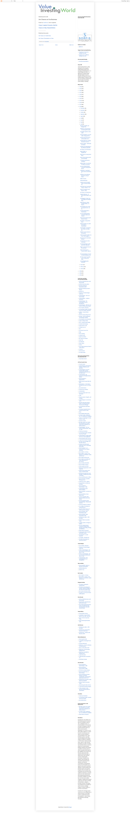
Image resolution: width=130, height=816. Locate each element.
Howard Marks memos (83, 613)
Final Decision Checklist (83, 389)
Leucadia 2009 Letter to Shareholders (84, 211)
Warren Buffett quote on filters (85, 477)
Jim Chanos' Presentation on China (46, 38)
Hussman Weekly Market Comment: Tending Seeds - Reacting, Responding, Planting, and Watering (85, 527)
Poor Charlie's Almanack (83, 307)
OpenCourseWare (82, 336)
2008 (80, 273)
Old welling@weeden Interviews (84, 262)
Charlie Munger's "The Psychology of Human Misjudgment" (83, 559)
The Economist (82, 350)
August (82, 116)
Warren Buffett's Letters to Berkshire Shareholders (84, 566)
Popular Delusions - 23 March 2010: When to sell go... (85, 195)
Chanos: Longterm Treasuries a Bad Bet (48, 25)
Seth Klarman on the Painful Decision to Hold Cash (84, 630)
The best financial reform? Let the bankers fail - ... (85, 138)
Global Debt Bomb (83, 180)
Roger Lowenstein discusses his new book (85, 247)
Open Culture (81, 343)
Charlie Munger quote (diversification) (83, 489)
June (81, 120)
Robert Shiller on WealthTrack (83, 152)
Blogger (70, 807)
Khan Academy (82, 333)
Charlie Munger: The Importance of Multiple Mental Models (85, 376)
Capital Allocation (82, 654)
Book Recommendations (84, 61)
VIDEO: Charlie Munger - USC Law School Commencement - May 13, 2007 (85, 551)
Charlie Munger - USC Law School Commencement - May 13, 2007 (85, 428)
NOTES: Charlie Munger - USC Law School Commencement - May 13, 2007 (85, 555)
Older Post (71, 44)
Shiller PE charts (83, 178)
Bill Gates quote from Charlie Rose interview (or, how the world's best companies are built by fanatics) (84, 424)
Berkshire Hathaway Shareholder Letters (83, 286)
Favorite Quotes (82, 364)
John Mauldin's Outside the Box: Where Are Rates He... (85, 229)
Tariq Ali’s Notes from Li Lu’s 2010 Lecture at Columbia (84, 509)
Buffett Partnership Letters (84, 284)
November (83, 110)
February (82, 266)
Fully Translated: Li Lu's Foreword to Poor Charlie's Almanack (84, 449)
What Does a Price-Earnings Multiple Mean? (84, 650)
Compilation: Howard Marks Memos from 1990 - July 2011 (84, 616)
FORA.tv (80, 344)
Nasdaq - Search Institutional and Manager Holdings (84, 317)
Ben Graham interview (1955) (84, 591)
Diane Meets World (83, 358)
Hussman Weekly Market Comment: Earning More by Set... (85, 167)
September (83, 114)
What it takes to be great (83, 530)
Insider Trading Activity (83, 320)
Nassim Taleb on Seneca (83, 464)
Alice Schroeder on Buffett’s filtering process (84, 479)
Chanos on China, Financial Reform (47, 27)
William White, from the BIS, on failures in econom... (85, 164)
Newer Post (41, 44)
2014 (80, 98)
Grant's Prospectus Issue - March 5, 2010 (85, 190)
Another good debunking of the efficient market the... (85, 147)
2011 (80, 104)
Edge (80, 332)
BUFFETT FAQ (81, 569)
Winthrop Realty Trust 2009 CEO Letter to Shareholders (85, 225)
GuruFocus (45, 22)
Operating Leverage (83, 659)
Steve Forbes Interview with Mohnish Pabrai (85, 218)
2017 (80, 92)
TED (80, 328)
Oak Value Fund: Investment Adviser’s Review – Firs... (85, 187)
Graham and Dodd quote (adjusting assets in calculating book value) (85, 445)
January (82, 268)
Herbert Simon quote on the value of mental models (84, 471)
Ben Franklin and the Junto (84, 457)
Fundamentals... (82, 391)
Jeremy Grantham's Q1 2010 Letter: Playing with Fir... (85, 135)
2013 (80, 100)
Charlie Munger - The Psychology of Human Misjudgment (83, 302)
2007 (80, 275)
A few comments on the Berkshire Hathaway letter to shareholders (84, 689)
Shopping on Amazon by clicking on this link (83, 53)
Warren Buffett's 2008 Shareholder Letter (83, 515)
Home (56, 44)
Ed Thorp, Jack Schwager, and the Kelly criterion (84, 442)
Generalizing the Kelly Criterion (85, 438)
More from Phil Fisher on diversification (84, 672)
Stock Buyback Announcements (85, 319)
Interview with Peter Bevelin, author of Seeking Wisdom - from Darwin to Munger (84, 403)
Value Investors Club (83, 325)
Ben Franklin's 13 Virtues (83, 452)
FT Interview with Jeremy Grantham (85, 161)
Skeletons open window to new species (85, 233)
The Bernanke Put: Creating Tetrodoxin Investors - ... (85, 141)
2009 (80, 271)
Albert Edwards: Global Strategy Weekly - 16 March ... (84, 203)
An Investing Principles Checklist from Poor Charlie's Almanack (85, 310)
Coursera (81, 349)
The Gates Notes (82, 352)
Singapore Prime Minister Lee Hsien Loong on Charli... (85, 175)
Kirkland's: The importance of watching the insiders (85, 129)
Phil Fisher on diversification (84, 670)
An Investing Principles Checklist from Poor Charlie (85, 433)
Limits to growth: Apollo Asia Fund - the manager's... (85, 236)
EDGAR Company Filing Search (85, 314)
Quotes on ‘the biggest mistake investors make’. (85, 418)
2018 (80, 90)
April (81, 124)
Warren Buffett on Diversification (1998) (83, 668)
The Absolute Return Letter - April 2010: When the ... (85, 245)
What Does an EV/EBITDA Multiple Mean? (84, 653)
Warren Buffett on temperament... (82, 379)
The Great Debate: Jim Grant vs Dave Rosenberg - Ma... (85, 255)
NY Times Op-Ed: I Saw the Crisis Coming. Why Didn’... (85, 258)
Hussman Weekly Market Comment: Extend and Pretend (85, 215)
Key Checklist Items (82, 387)
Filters (80, 412)
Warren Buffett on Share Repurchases (84, 495)
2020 (80, 86)
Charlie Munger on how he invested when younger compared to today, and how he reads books (84, 371)
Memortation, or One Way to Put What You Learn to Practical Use (85, 385)
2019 (80, 88)
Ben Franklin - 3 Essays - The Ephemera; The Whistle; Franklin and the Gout (85, 454)
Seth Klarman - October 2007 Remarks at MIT (84, 633)
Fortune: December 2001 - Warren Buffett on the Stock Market (84, 498)
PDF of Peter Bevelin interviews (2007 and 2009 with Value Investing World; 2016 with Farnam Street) (85, 606)
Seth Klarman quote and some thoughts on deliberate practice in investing (85, 474)
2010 (80, 106)
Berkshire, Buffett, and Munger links (84, 126)
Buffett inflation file (83, 568)
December (83, 108)
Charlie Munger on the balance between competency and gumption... (85, 367)
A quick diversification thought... (85, 439)
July (81, 118)
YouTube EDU (81, 341)
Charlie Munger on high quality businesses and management (85, 436)
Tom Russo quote (82, 420)
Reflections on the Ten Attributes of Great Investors (85, 646)
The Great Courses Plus (83, 330)
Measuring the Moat (83, 639)
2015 (80, 96)
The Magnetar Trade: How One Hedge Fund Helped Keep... (85, 199)
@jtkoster (81, 46)
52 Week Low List (82, 327)
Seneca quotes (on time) (83, 466)
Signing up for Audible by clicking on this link (84, 55)
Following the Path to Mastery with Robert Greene (85, 533)
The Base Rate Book (83, 643)
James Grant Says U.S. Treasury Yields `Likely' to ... (85, 251)
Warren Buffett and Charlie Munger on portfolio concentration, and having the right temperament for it (85, 676)
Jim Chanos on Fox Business (85, 149)
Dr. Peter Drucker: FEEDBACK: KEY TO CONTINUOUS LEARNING (85, 416)
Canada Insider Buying (83, 324)
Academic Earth (82, 335)
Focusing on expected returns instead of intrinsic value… (84, 410)
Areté (80, 395)
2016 (80, 94)
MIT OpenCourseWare (83, 338)
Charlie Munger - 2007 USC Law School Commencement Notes (85, 306)
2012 (80, 102)
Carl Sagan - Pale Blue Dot (84, 537)
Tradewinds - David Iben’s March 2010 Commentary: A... (85, 171)
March (82, 264)
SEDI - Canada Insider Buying (84, 322)
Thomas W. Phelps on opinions (85, 504)
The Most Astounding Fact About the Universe (84, 540)
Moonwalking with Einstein (84, 413)
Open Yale (81, 340)
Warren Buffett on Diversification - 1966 (83, 486)
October (82, 112)
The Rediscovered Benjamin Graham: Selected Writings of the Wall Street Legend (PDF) (85, 588)
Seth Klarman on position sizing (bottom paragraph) (85, 680)
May (81, 122)
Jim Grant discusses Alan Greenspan (85, 241)
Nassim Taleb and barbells (84, 462)
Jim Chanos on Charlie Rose (45, 35)
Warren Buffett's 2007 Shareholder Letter (83, 512)
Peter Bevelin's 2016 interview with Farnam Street (85, 602)
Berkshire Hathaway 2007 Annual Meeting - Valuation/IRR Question (85, 502)
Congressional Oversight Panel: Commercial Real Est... (85, 183)
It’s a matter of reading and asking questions (84, 507)
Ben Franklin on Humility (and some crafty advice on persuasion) (84, 460)
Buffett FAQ (81, 291)
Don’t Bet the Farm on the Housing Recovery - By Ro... (85, 207)
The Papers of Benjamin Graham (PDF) (83, 585)
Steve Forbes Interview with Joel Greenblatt (85, 158)
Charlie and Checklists (83, 431)
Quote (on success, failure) (84, 481)
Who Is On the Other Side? (84, 647)
